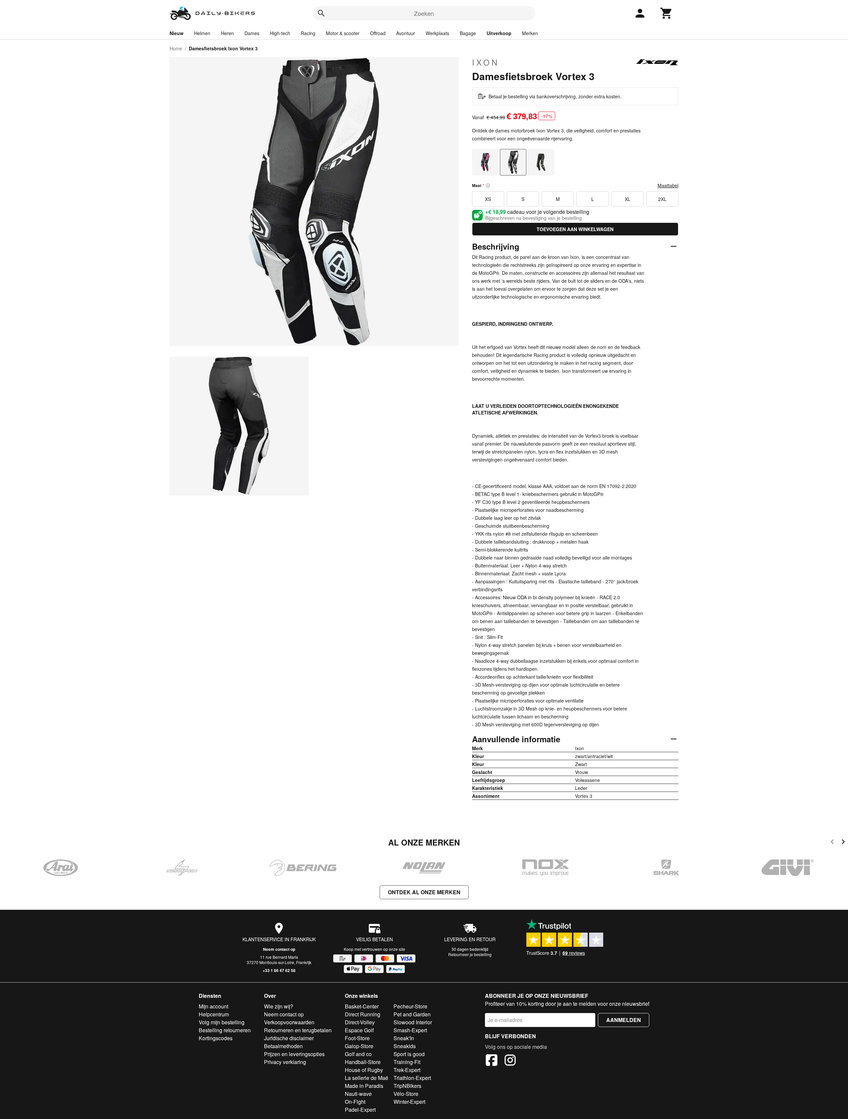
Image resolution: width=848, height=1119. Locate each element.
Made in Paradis (364, 1086)
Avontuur (405, 33)
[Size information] (488, 185)
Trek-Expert (407, 1070)
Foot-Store (357, 1038)
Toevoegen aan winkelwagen (575, 229)
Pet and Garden (412, 1014)
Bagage (468, 33)
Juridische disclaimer (289, 1038)
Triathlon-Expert (412, 1078)
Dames (251, 33)
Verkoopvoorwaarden (289, 1022)
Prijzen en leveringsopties (294, 1054)
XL (627, 199)
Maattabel (668, 185)
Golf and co (358, 1054)
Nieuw (177, 33)
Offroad (378, 33)
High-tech (280, 33)
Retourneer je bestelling (470, 954)
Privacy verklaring (285, 1062)
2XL (662, 199)
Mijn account (213, 1006)
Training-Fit (407, 1062)
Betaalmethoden (283, 1046)
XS (488, 199)
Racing (308, 33)
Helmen (202, 33)
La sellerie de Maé (366, 1078)
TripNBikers (407, 1086)
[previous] (832, 843)
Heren (227, 33)
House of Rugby (364, 1070)
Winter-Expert (409, 1101)
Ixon (485, 62)
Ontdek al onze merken (424, 892)
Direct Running (362, 1014)
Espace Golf (359, 1030)
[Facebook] (491, 1061)
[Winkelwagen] (666, 13)
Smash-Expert (410, 1030)
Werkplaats (437, 33)
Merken (530, 33)
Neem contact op (279, 949)
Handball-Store (363, 1062)
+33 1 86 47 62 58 (279, 970)
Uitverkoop (499, 33)
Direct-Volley (360, 1022)
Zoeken (424, 13)
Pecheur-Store (410, 1006)
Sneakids (405, 1046)
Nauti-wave (358, 1093)
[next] (843, 843)
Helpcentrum (214, 1014)
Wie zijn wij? (278, 1006)
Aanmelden (623, 1020)
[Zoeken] (321, 13)
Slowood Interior (413, 1022)
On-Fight (355, 1101)
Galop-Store (359, 1046)
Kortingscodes (216, 1038)
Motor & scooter (342, 33)
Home (176, 48)
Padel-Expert (360, 1109)
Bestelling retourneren (225, 1030)
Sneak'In (404, 1038)
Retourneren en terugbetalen (298, 1030)
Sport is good (409, 1054)
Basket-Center (362, 1006)
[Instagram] (510, 1061)
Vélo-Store (406, 1093)
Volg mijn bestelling (221, 1022)
